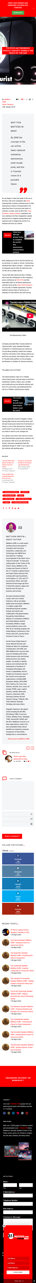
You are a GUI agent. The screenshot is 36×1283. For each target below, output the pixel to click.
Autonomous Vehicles (11, 492)
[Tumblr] (12, 508)
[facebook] (4, 1113)
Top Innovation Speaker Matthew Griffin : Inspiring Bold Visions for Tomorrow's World (21, 1034)
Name (6, 1182)
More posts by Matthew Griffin (18, 739)
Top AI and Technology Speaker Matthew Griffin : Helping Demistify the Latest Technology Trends (21, 995)
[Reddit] (18, 508)
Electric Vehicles (9, 495)
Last (20, 1188)
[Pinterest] (9, 508)
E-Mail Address (9, 1192)
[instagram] (9, 1113)
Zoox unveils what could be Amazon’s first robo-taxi (8, 476)
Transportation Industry (20, 502)
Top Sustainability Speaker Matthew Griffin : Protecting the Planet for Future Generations (21, 1021)
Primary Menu (32, 19)
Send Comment (12, 836)
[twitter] (22, 1113)
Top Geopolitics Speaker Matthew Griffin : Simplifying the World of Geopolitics (21, 955)
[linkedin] (13, 1113)
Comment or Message (12, 1217)
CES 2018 (20, 280)
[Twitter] (6, 508)
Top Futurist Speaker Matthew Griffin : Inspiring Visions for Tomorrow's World (21, 942)
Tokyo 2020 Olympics (24, 285)
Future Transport (8, 104)
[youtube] (27, 1113)
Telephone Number (10, 1200)
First (4, 1188)
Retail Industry (9, 499)
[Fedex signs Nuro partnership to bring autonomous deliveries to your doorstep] (9, 759)
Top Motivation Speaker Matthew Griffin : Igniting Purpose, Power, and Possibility (22, 1047)
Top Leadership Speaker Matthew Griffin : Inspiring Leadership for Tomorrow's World (22, 968)
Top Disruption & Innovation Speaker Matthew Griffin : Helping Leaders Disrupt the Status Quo (22, 981)
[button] (27, 748)
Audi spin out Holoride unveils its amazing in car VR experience (25, 463)
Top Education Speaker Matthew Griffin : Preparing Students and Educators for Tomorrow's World (21, 1009)
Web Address (8, 1209)
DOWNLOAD (18, 12)
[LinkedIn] (15, 508)
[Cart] (4, 20)
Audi (28, 201)
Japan (21, 495)
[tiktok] (18, 1113)
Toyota (7, 502)
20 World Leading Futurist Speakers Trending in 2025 (19, 931)
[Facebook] (3, 508)
